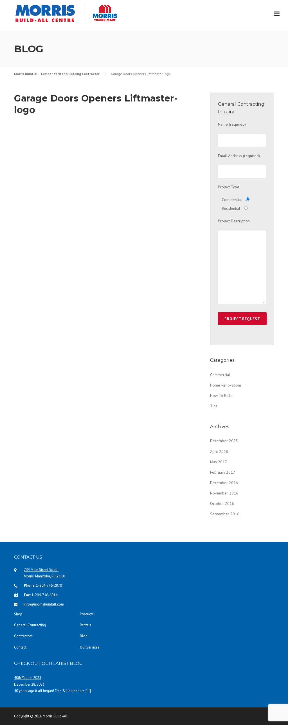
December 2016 (224, 482)
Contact (20, 647)
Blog (83, 636)
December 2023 (224, 440)
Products (87, 614)
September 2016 (224, 513)
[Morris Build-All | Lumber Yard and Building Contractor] (49, 13)
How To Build (221, 395)
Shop (18, 614)
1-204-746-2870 (49, 585)
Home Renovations (226, 385)
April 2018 (219, 451)
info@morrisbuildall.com (44, 604)
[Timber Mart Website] (123, 12)
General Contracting (30, 625)
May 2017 (218, 461)
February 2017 (222, 472)
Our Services (89, 647)
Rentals (85, 625)
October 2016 (222, 503)
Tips (213, 405)
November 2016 (224, 493)
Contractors (23, 636)
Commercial (220, 374)
